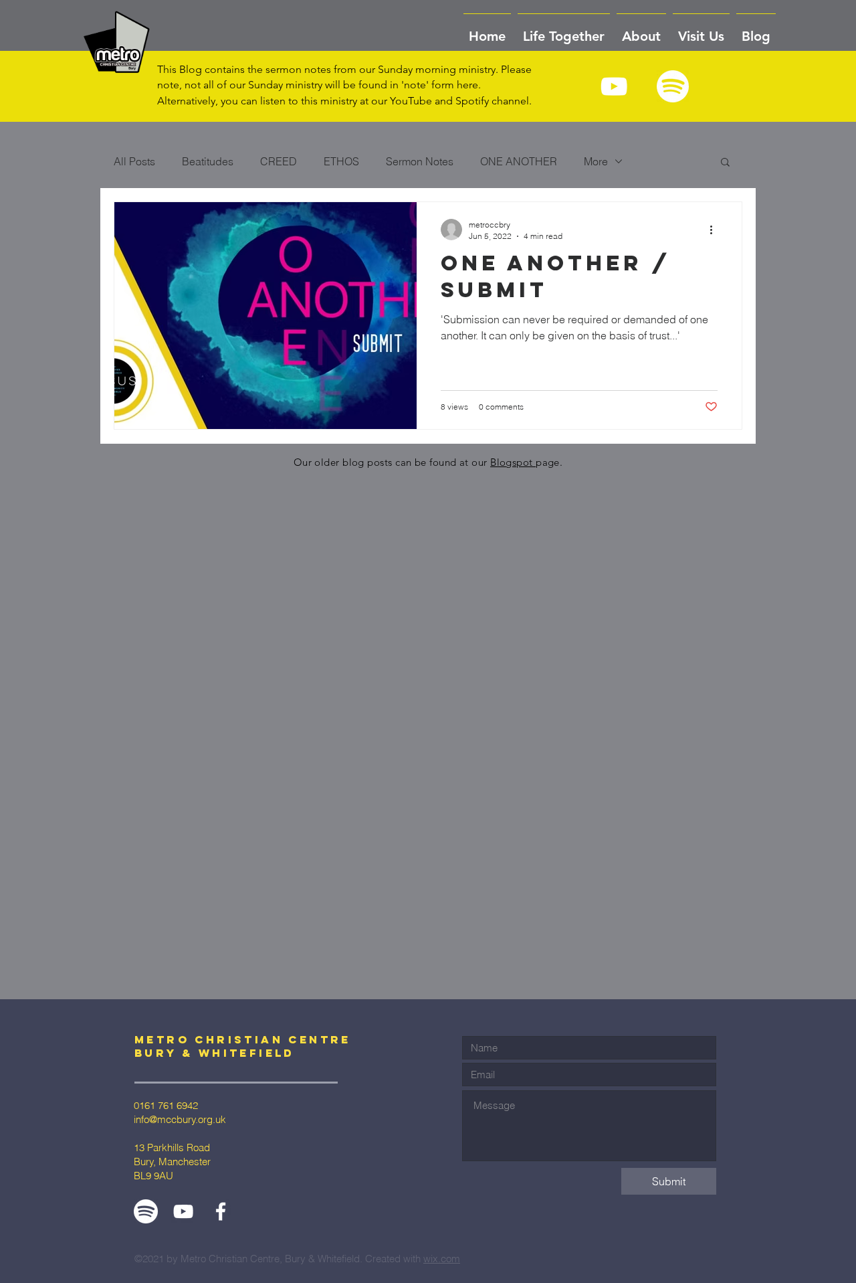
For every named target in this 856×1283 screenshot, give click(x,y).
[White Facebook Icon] (221, 1211)
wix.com (441, 1258)
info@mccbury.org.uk (180, 1119)
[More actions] (716, 230)
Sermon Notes (419, 161)
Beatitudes (207, 161)
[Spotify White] (673, 86)
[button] (641, 30)
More (596, 161)
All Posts (134, 161)
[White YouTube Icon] (614, 86)
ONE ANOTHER (518, 161)
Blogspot (513, 462)
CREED (278, 161)
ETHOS (341, 161)
